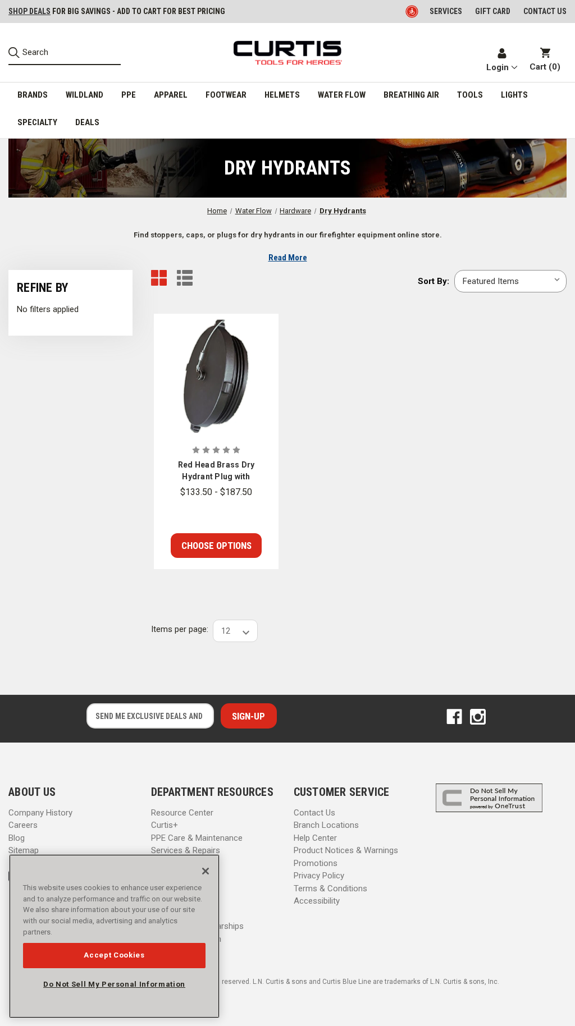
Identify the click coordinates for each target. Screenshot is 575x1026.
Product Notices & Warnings (346, 850)
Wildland (84, 95)
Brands (32, 95)
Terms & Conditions (330, 888)
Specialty (37, 122)
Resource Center (182, 813)
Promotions (315, 863)
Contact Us (314, 813)
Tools (470, 95)
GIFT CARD (492, 11)
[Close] (205, 871)
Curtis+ (164, 825)
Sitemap (23, 850)
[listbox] (510, 281)
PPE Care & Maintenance (197, 838)
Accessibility (317, 901)
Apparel (171, 95)
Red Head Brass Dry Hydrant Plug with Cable (216, 471)
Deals (87, 122)
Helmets (282, 95)
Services (446, 11)
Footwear (226, 95)
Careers (23, 825)
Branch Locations (326, 825)
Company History (40, 813)
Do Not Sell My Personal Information (114, 984)
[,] (216, 376)
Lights (514, 95)
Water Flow (342, 95)
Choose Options (216, 545)
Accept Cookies (114, 955)
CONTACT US (545, 11)
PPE (128, 95)
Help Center (315, 838)
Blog (16, 838)
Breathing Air (411, 95)
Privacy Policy (319, 876)
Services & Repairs (185, 850)
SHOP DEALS (29, 11)
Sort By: (433, 281)
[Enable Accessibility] (412, 11)
